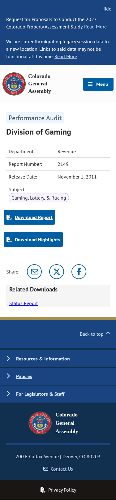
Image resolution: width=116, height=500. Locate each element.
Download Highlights (37, 239)
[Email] (34, 271)
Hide (106, 9)
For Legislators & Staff (40, 394)
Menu (101, 84)
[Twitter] (56, 271)
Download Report (34, 217)
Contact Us (62, 469)
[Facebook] (78, 271)
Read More (95, 27)
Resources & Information (43, 359)
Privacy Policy (62, 490)
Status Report (23, 303)
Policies (24, 376)
